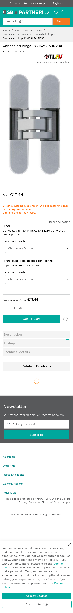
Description (13, 334)
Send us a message (34, 3)
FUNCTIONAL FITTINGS (28, 30)
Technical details (17, 352)
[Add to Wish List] (65, 319)
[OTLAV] (53, 56)
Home (7, 30)
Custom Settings (37, 604)
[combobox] (28, 21)
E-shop (9, 343)
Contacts (15, 3)
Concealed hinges (44, 34)
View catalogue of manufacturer (53, 62)
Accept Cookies (36, 595)
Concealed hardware (16, 34)
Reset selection (59, 222)
